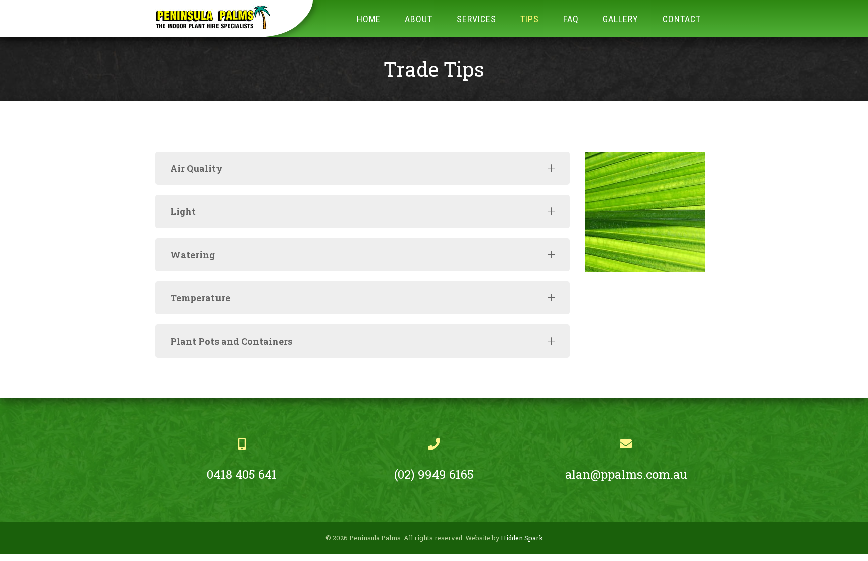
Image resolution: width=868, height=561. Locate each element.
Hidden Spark (522, 538)
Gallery (620, 19)
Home (369, 19)
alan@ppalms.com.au (626, 474)
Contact (682, 19)
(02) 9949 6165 (434, 474)
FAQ (571, 19)
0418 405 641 (242, 474)
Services (476, 19)
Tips (529, 19)
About (418, 19)
